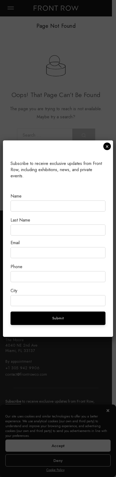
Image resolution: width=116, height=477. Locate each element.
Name (16, 196)
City (14, 291)
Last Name (20, 220)
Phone (16, 267)
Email (15, 243)
